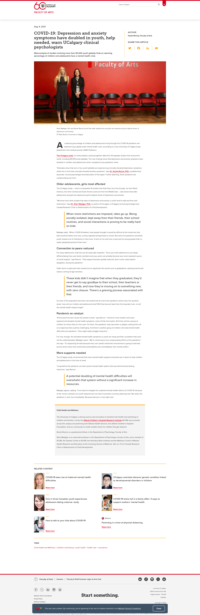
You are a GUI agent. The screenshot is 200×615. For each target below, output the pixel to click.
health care (91, 547)
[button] (131, 47)
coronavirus (102, 547)
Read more (50, 487)
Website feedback (39, 602)
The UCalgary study (65, 155)
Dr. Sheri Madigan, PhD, (81, 204)
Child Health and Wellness (44, 547)
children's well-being (65, 547)
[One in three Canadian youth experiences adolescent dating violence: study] (39, 503)
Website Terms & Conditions (129, 608)
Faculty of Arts (44, 12)
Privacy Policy (38, 599)
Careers (59, 579)
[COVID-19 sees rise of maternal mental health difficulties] (39, 481)
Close (158, 608)
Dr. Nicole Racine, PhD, (119, 171)
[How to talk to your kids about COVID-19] (39, 524)
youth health (80, 547)
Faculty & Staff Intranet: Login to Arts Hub (84, 579)
